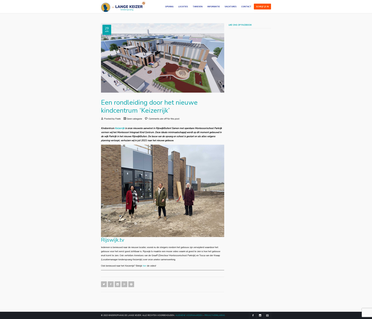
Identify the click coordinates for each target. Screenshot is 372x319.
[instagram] (260, 315)
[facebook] (252, 315)
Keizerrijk (120, 128)
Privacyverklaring (214, 315)
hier (144, 265)
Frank (118, 118)
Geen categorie (134, 118)
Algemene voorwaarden (188, 315)
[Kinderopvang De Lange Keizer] (123, 6)
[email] (267, 315)
